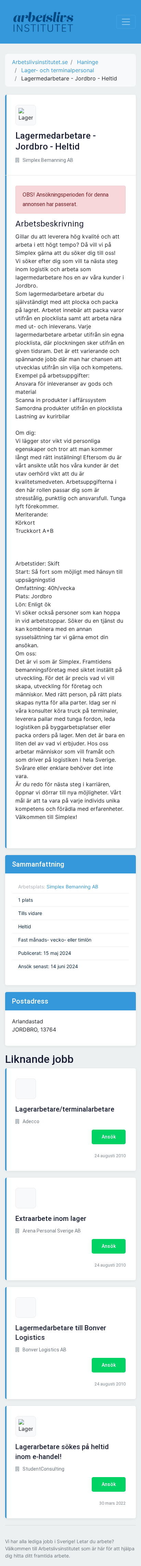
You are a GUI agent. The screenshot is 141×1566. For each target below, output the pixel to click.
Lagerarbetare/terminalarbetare (64, 1109)
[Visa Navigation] (126, 22)
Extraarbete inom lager (50, 1218)
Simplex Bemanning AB (72, 886)
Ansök (109, 1136)
